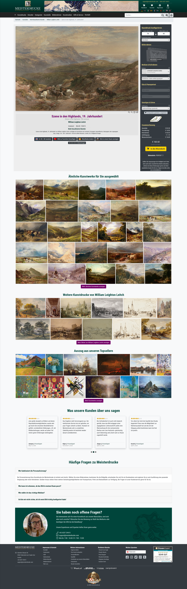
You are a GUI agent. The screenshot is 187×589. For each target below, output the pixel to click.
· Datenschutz (46, 557)
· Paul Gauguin (102, 554)
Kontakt (87, 15)
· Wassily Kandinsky (103, 557)
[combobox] (156, 40)
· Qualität (72, 557)
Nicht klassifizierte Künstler (37, 20)
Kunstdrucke (22, 15)
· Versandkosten (74, 554)
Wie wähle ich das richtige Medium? (31, 493)
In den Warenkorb (157, 149)
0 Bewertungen (81, 143)
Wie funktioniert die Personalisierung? (32, 471)
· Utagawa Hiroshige (103, 559)
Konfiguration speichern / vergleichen (156, 113)
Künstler (30, 15)
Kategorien (38, 15)
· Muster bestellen (75, 564)
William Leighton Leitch (53, 20)
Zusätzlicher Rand (146, 37)
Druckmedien (67, 15)
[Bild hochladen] (171, 15)
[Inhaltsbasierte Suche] (167, 15)
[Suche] (163, 15)
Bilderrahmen (56, 15)
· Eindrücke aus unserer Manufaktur (79, 559)
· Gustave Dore (102, 561)
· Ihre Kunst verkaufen (76, 552)
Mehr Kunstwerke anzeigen (93, 401)
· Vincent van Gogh (103, 550)
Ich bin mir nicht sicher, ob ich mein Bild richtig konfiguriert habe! (42, 499)
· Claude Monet (102, 552)
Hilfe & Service (78, 15)
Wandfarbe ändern (87, 139)
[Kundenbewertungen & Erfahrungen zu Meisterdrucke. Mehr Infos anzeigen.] (162, 554)
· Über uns (45, 564)
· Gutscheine (73, 561)
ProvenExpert (37, 444)
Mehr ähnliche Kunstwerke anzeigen (93, 286)
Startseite (17, 20)
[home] (15, 15)
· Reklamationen (47, 561)
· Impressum (46, 552)
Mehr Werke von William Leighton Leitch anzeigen (93, 342)
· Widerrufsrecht (47, 559)
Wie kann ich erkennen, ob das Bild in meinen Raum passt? (39, 486)
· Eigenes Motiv (74, 550)
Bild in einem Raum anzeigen (108, 139)
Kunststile (47, 15)
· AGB (44, 554)
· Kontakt (45, 550)
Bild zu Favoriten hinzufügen (66, 139)
